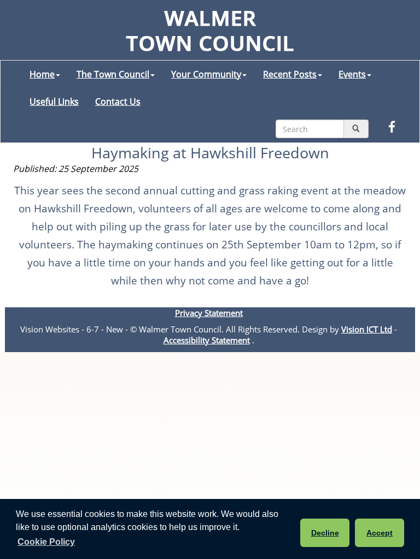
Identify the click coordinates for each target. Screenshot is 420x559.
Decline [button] (325, 532)
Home (42, 74)
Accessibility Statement (207, 340)
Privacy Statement (209, 312)
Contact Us (118, 102)
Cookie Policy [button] (46, 541)
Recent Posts (290, 74)
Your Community (206, 74)
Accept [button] (379, 532)
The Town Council (113, 74)
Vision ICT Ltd (366, 329)
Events (352, 74)
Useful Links (54, 102)
